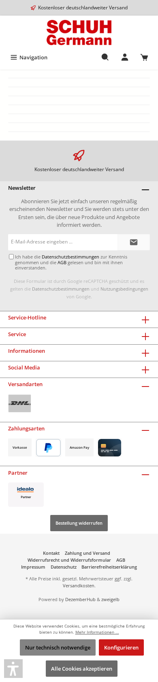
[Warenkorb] (144, 57)
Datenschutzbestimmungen (61, 289)
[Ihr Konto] (125, 57)
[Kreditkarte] (110, 448)
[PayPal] (48, 448)
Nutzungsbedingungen (124, 289)
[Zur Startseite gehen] (79, 32)
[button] (13, 668)
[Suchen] (105, 57)
